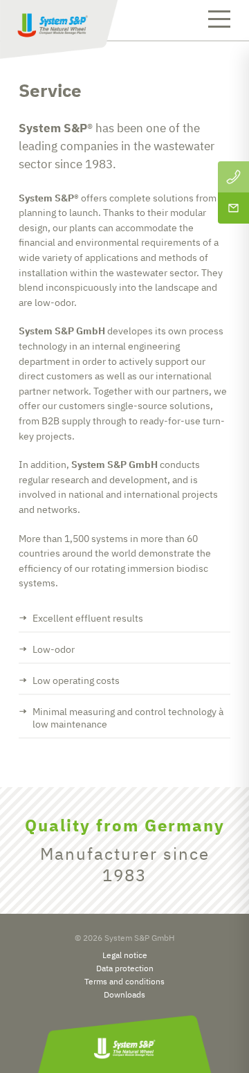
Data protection (125, 968)
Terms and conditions (124, 981)
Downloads (124, 994)
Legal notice (124, 955)
